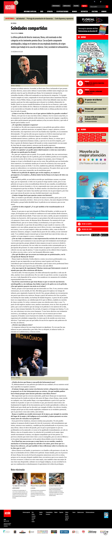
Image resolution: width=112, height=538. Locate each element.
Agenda (66, 519)
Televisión (86, 134)
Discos (103, 140)
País (41, 12)
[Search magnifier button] (107, 6)
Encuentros (48, 514)
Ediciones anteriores (90, 512)
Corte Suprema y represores (52, 19)
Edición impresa (56, 6)
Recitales (81, 137)
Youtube (103, 1)
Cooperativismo (62, 12)
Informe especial (30, 12)
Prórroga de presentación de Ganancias (27, 19)
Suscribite (76, 6)
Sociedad (33, 518)
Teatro (92, 134)
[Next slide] (106, 185)
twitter (94, 1)
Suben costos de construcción (73, 19)
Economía (33, 516)
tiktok (100, 1)
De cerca (13, 23)
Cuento (66, 514)
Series (97, 134)
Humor (103, 12)
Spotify (107, 1)
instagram (97, 1)
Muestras (99, 137)
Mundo (74, 12)
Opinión (50, 12)
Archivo (33, 521)
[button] (91, 195)
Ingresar (84, 6)
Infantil (97, 140)
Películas (92, 137)
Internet (92, 140)
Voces (33, 519)
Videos (80, 134)
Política (33, 514)
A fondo (40, 514)
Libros (86, 140)
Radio (86, 137)
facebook (91, 1)
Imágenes (67, 518)
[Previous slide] (78, 185)
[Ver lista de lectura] (105, 533)
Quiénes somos (66, 6)
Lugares (80, 140)
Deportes (84, 12)
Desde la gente (87, 224)
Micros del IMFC (87, 229)
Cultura (95, 12)
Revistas (103, 134)
